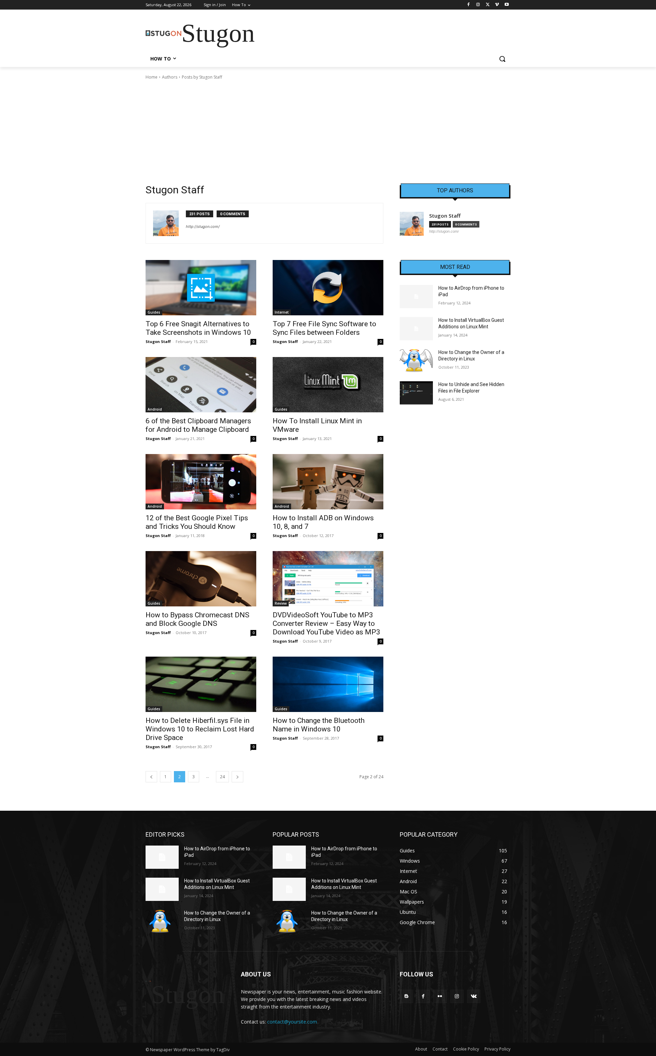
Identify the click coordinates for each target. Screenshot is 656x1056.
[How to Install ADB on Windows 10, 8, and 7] (328, 481)
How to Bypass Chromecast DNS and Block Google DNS (197, 619)
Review (281, 603)
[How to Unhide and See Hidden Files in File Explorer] (416, 392)
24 (222, 777)
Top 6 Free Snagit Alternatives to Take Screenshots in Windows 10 (198, 328)
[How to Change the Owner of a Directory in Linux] (416, 360)
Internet (282, 312)
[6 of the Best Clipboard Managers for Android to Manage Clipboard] (201, 384)
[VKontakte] (473, 996)
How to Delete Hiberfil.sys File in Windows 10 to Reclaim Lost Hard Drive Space (200, 729)
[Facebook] (469, 5)
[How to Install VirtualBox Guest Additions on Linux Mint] (416, 328)
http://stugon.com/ (203, 226)
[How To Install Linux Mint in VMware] (328, 384)
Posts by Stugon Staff (202, 77)
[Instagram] (478, 5)
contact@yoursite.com (292, 1021)
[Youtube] (506, 5)
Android (155, 409)
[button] (502, 59)
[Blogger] (406, 996)
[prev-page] (151, 776)
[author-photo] (169, 223)
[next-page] (237, 776)
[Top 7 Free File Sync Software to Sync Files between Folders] (328, 287)
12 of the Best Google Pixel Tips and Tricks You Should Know (197, 522)
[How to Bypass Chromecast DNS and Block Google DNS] (201, 578)
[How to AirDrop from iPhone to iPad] (416, 296)
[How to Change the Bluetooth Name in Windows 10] (328, 684)
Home (152, 77)
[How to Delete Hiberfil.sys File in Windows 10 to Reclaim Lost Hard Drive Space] (201, 684)
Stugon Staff (158, 341)
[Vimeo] (497, 5)
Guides (154, 312)
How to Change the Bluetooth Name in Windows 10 (319, 724)
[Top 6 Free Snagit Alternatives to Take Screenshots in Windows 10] (201, 287)
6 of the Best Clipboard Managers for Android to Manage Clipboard (198, 425)
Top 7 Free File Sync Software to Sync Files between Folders (324, 328)
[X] (488, 5)
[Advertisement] (328, 132)
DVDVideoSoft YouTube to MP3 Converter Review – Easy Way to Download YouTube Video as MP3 (326, 623)
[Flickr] (440, 996)
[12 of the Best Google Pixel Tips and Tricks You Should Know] (201, 481)
